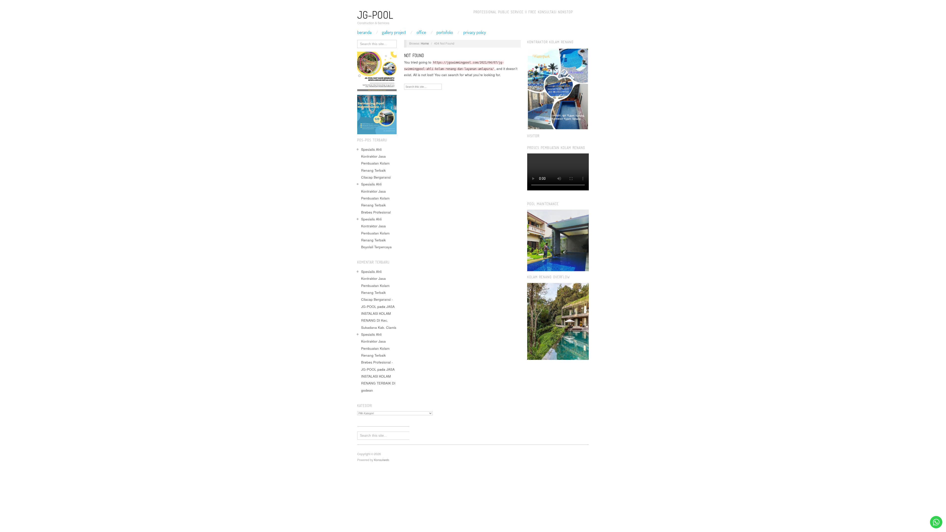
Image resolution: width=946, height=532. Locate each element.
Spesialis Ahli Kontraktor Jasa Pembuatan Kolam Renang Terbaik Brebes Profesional (376, 198)
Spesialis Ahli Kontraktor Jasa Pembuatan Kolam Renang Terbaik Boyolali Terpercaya (376, 233)
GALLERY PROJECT (394, 32)
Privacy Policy (474, 32)
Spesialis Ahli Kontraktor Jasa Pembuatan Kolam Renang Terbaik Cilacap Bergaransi (376, 163)
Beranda (364, 32)
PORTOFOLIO (445, 32)
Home (425, 43)
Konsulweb (381, 460)
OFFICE (421, 32)
